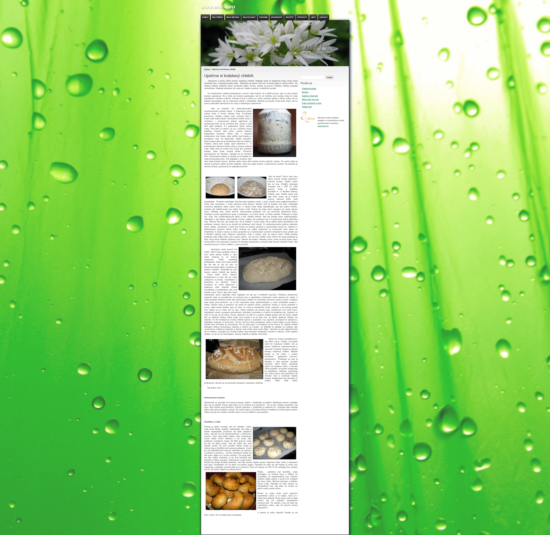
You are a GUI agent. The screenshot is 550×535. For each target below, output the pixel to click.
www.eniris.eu (218, 6)
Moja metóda (232, 17)
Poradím (263, 17)
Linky (313, 17)
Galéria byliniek (309, 88)
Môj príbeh (217, 17)
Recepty (290, 17)
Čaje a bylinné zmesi (311, 103)
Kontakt (324, 17)
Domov (205, 17)
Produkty (302, 17)
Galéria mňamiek (310, 95)
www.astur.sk (323, 126)
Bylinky (305, 92)
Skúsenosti (276, 17)
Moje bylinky (249, 17)
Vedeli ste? (307, 106)
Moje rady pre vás (310, 99)
